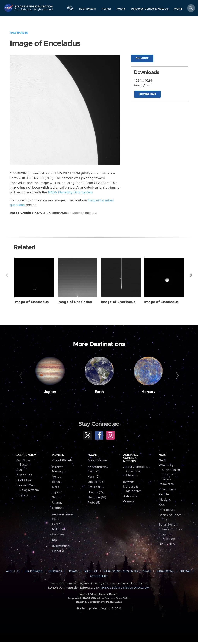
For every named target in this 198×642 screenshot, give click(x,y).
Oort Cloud (24, 480)
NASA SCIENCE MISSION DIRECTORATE (127, 571)
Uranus (57, 502)
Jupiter (50, 392)
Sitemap (185, 571)
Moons (92, 455)
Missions (165, 499)
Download (147, 94)
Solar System (26, 455)
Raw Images (19, 32)
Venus (56, 476)
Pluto (56, 518)
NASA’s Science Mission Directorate (125, 587)
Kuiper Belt (24, 475)
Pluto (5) (94, 502)
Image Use (91, 571)
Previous (7, 275)
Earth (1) (94, 471)
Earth (99, 392)
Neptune (58, 507)
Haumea (58, 534)
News (163, 460)
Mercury (148, 392)
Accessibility (99, 576)
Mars (55, 487)
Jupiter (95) (96, 481)
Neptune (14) (97, 497)
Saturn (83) (96, 487)
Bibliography (34, 571)
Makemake (59, 529)
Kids (162, 504)
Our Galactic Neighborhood (33, 10)
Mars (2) (94, 476)
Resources (166, 484)
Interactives (167, 509)
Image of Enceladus (31, 302)
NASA (8, 8)
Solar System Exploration (33, 5)
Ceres (56, 524)
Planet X (58, 551)
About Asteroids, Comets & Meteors (135, 471)
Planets (58, 455)
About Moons (97, 460)
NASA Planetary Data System (70, 192)
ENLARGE (142, 58)
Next (191, 275)
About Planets (62, 460)
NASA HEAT (168, 543)
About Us (12, 571)
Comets (128, 501)
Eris (54, 539)
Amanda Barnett (108, 594)
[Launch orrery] (70, 9)
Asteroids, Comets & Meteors (130, 458)
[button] (178, 9)
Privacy (73, 571)
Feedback (55, 571)
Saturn (56, 497)
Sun (19, 469)
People (164, 494)
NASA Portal (165, 571)
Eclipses (22, 495)
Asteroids (130, 496)
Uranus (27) (96, 492)
